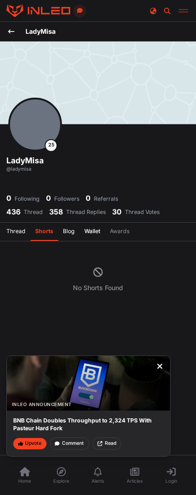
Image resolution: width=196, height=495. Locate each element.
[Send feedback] (79, 11)
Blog (69, 231)
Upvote (33, 443)
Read (110, 443)
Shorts (44, 231)
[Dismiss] (160, 366)
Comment (73, 443)
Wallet (92, 231)
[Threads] (38, 11)
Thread (16, 231)
